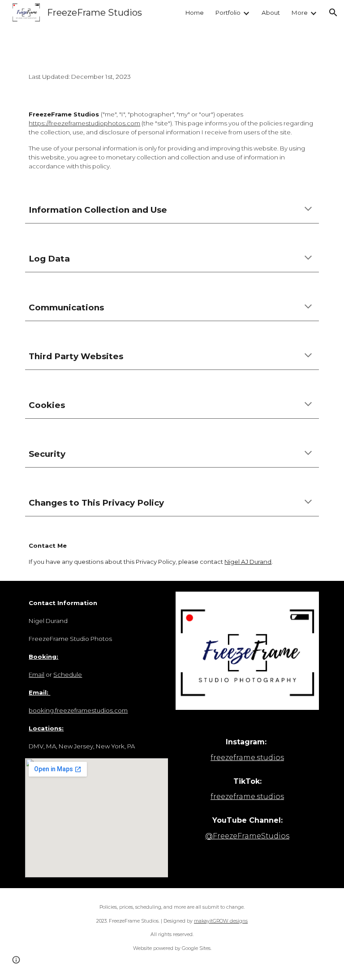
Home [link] (194, 12)
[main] (171, 77)
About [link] (271, 12)
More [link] (300, 12)
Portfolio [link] (228, 12)
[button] (333, 12)
